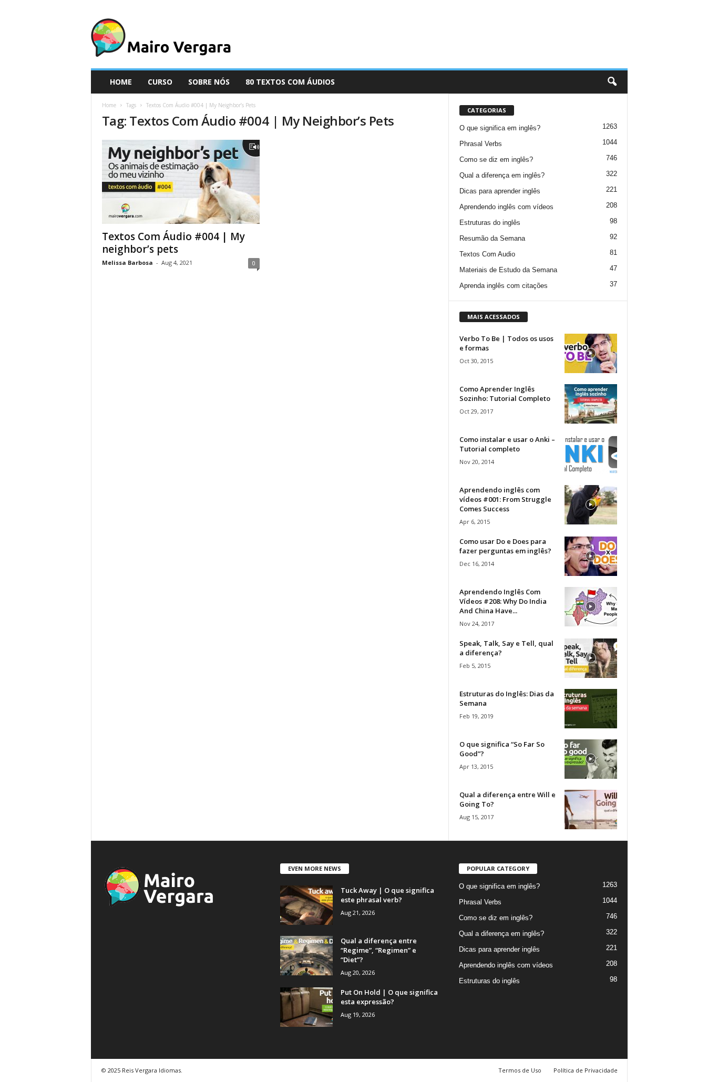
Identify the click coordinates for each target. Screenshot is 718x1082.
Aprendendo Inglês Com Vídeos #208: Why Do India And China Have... (503, 601)
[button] (611, 82)
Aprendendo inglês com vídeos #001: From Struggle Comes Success (505, 499)
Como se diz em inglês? (496, 159)
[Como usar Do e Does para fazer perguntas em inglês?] (591, 556)
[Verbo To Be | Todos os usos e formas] (591, 353)
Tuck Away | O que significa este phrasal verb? (387, 894)
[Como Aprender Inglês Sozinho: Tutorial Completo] (591, 404)
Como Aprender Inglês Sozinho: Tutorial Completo (504, 393)
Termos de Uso (519, 1070)
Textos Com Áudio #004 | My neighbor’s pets (173, 243)
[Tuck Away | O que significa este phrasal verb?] (306, 905)
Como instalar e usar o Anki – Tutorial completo (507, 444)
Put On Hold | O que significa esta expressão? (389, 996)
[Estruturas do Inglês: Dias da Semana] (591, 708)
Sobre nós (209, 82)
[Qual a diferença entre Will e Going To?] (591, 809)
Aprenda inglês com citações (503, 286)
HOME (121, 82)
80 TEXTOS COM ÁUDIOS (290, 82)
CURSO (160, 82)
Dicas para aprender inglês (499, 191)
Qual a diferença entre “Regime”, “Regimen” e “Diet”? (379, 950)
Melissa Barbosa (127, 262)
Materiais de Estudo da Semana (508, 270)
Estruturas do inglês (489, 222)
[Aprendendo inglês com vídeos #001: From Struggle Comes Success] (591, 504)
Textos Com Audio (487, 254)
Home (109, 105)
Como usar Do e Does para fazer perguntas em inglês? (505, 546)
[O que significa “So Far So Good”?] (591, 759)
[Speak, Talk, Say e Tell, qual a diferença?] (591, 658)
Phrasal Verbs (480, 144)
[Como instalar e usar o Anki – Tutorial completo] (591, 454)
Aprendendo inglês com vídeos (506, 207)
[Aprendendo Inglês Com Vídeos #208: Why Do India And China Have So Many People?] (591, 606)
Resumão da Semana (492, 238)
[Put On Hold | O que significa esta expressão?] (306, 1007)
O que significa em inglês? (499, 128)
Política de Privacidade (585, 1070)
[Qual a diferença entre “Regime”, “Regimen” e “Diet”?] (306, 955)
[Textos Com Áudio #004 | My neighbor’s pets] (181, 182)
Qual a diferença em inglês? (502, 175)
